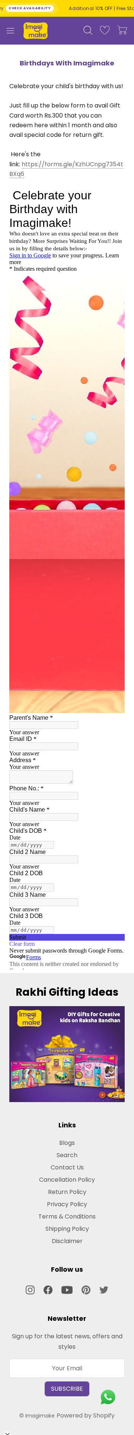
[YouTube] (67, 1290)
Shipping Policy (67, 1228)
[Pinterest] (86, 1289)
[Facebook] (48, 1289)
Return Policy (67, 1192)
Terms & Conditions (67, 1216)
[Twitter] (103, 1289)
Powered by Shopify (86, 1415)
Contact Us (67, 1167)
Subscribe (67, 1388)
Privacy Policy (67, 1204)
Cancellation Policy (67, 1179)
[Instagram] (30, 1289)
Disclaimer (67, 1241)
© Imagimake (37, 1415)
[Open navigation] (10, 30)
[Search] (87, 31)
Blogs (67, 1143)
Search (67, 1155)
